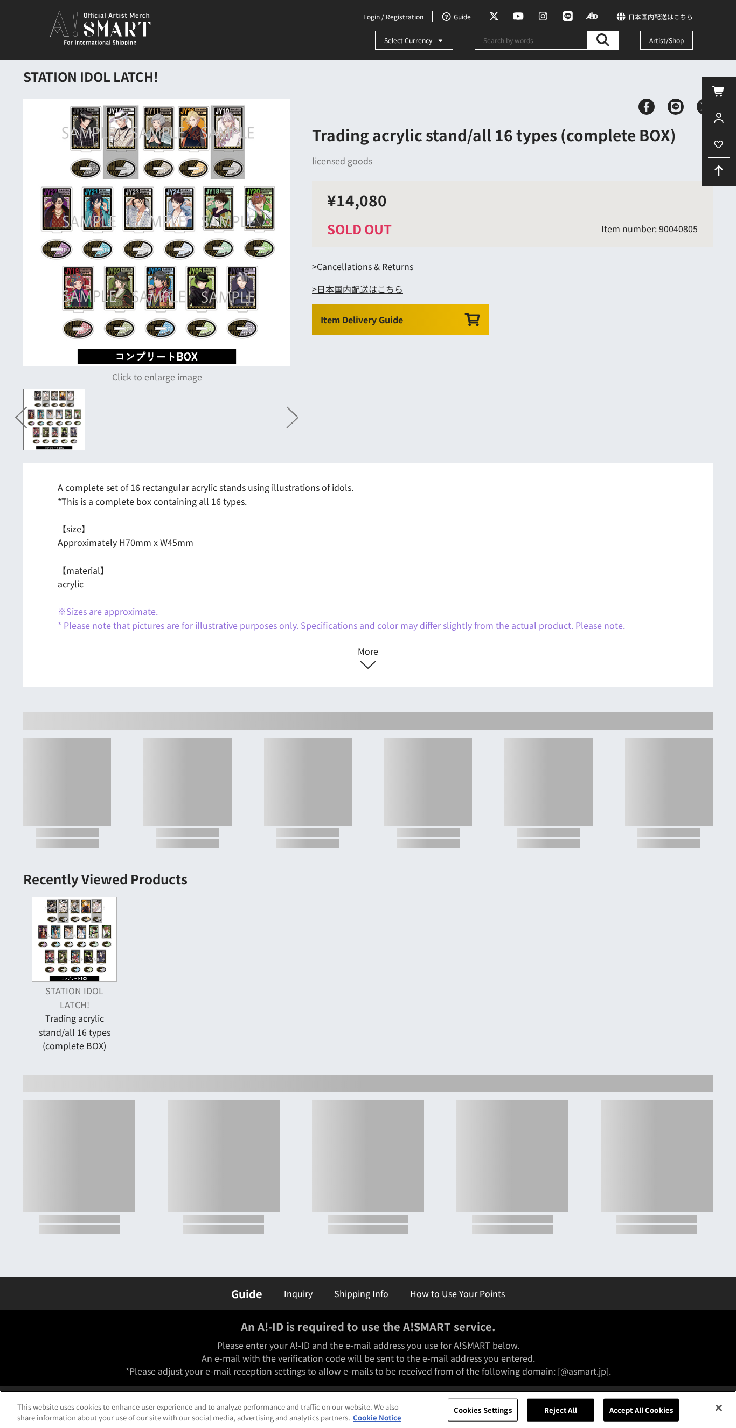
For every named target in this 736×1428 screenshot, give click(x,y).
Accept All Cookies (641, 1410)
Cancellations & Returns (365, 266)
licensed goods (342, 160)
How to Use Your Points (457, 1293)
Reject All (560, 1410)
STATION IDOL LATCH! (90, 76)
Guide (246, 1293)
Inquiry (298, 1293)
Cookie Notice (377, 1417)
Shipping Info (361, 1293)
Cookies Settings (483, 1410)
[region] (368, 1409)
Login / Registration (393, 16)
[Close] (719, 1408)
